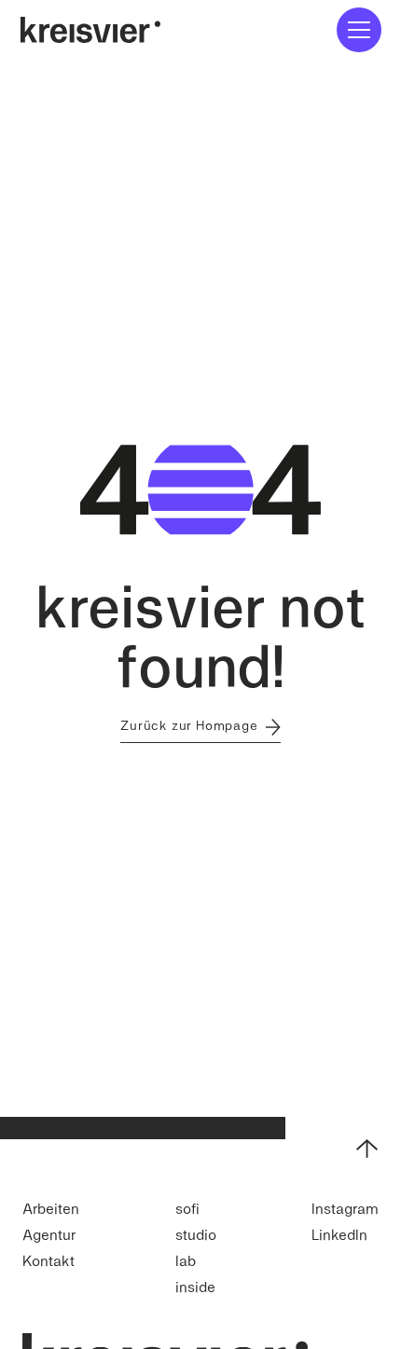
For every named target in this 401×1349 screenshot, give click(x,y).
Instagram (345, 1208)
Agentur (49, 1234)
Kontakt (48, 1260)
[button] (359, 29)
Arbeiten (50, 1208)
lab (185, 1260)
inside (195, 1286)
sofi (187, 1208)
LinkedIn (339, 1234)
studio (195, 1234)
